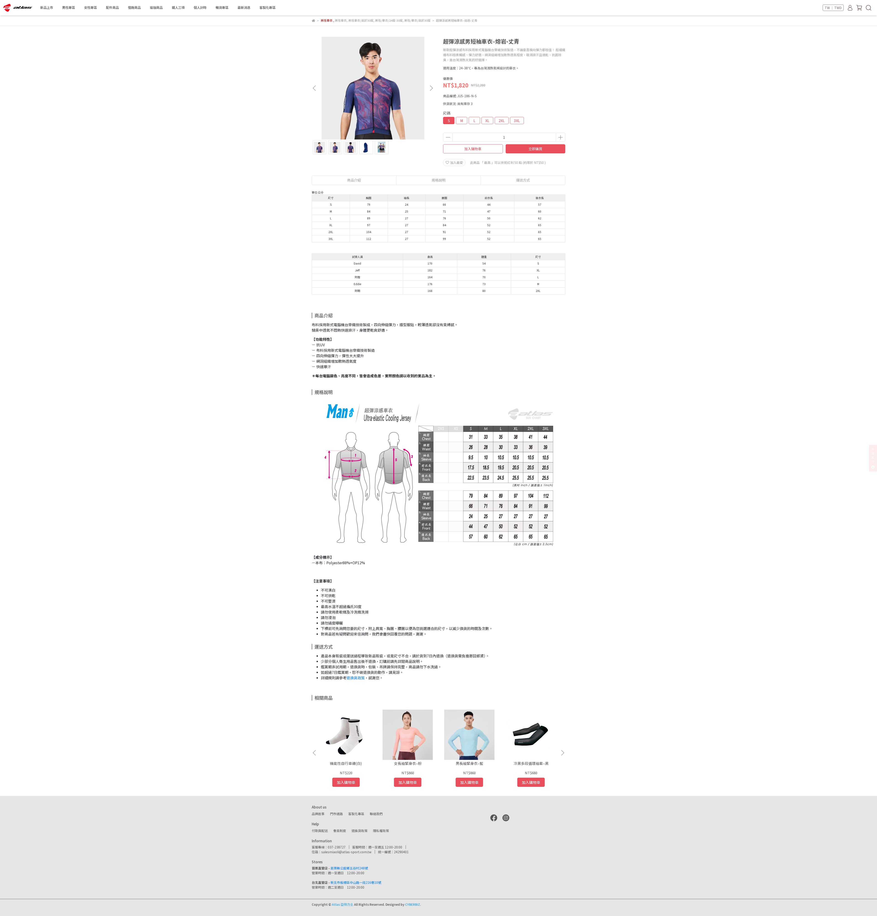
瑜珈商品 (156, 7)
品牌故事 (318, 813)
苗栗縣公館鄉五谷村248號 (349, 868)
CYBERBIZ (412, 904)
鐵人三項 (178, 7)
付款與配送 (320, 830)
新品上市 (46, 7)
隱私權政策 (381, 830)
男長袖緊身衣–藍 (469, 763)
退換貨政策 (355, 677)
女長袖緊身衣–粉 (408, 763)
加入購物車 (472, 148)
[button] (431, 88)
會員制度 (339, 830)
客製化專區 (267, 7)
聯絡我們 (376, 813)
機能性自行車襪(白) (346, 763)
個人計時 (200, 7)
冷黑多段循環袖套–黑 (531, 763)
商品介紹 (354, 180)
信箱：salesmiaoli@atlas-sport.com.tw (341, 852)
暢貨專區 (222, 7)
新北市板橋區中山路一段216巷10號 (355, 882)
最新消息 (244, 7)
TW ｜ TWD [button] (833, 8)
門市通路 (336, 813)
